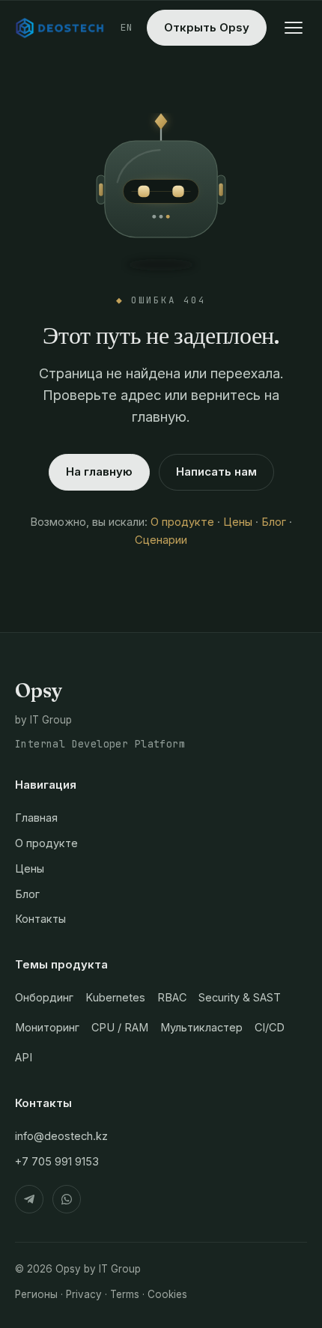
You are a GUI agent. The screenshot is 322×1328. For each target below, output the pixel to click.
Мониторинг (47, 1027)
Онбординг (44, 997)
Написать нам (216, 471)
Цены (237, 522)
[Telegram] (29, 1199)
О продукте (182, 522)
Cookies (167, 1294)
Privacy (84, 1294)
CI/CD (270, 1027)
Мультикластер (201, 1027)
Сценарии (161, 540)
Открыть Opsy (206, 27)
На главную (99, 471)
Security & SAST (239, 997)
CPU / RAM (119, 1027)
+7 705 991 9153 (57, 1161)
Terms (124, 1294)
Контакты (40, 918)
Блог (273, 522)
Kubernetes (115, 997)
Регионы (36, 1294)
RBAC (171, 997)
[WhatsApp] (66, 1199)
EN (127, 27)
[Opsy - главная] (60, 27)
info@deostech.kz (61, 1136)
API (23, 1057)
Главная (36, 817)
